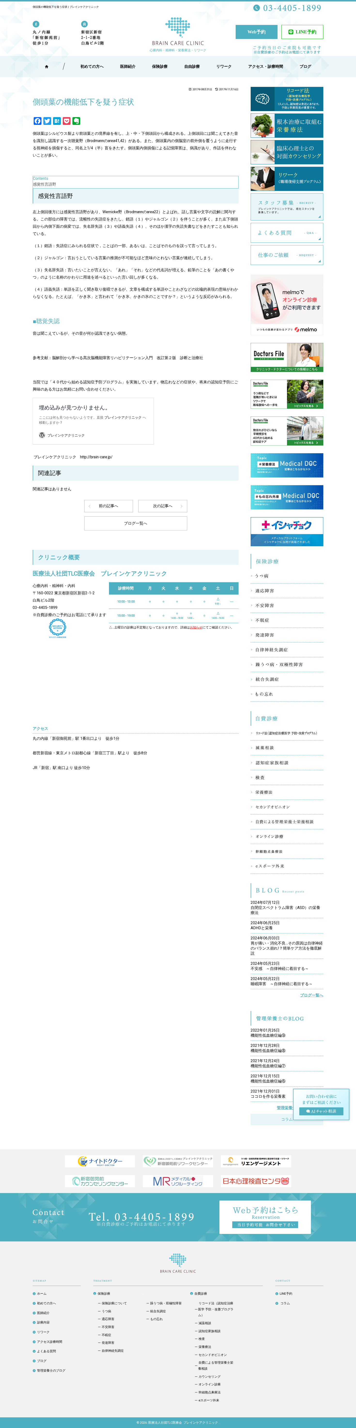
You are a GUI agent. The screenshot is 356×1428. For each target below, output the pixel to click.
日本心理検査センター (256, 1181)
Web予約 (257, 31)
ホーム (41, 1293)
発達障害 (287, 635)
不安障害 (287, 605)
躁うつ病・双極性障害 (287, 664)
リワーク (224, 66)
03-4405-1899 (45, 607)
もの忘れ (287, 694)
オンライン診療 (287, 836)
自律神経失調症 (287, 649)
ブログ (41, 1361)
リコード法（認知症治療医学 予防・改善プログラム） (287, 733)
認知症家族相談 (287, 762)
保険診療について (114, 1303)
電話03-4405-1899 (141, 1219)
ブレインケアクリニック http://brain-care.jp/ (73, 457)
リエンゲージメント (256, 1161)
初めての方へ (46, 1303)
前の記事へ (108, 506)
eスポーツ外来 (287, 866)
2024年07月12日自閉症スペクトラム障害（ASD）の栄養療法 (285, 907)
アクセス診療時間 (49, 1342)
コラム (287, 1119)
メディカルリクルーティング (178, 1181)
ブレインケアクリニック (178, 31)
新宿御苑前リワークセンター (178, 1161)
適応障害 (287, 590)
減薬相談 (287, 747)
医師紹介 (128, 66)
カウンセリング (210, 1376)
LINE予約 (306, 31)
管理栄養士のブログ (51, 1370)
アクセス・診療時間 (265, 66)
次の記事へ (162, 506)
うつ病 (287, 576)
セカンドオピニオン (287, 807)
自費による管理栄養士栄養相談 (287, 822)
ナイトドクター (100, 1161)
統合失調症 (287, 679)
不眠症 (287, 620)
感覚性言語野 (44, 184)
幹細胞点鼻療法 (287, 851)
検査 (287, 777)
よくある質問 (46, 1351)
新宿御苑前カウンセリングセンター (100, 1181)
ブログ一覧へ (135, 523)
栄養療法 (287, 792)
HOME (46, 66)
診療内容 (43, 1322)
